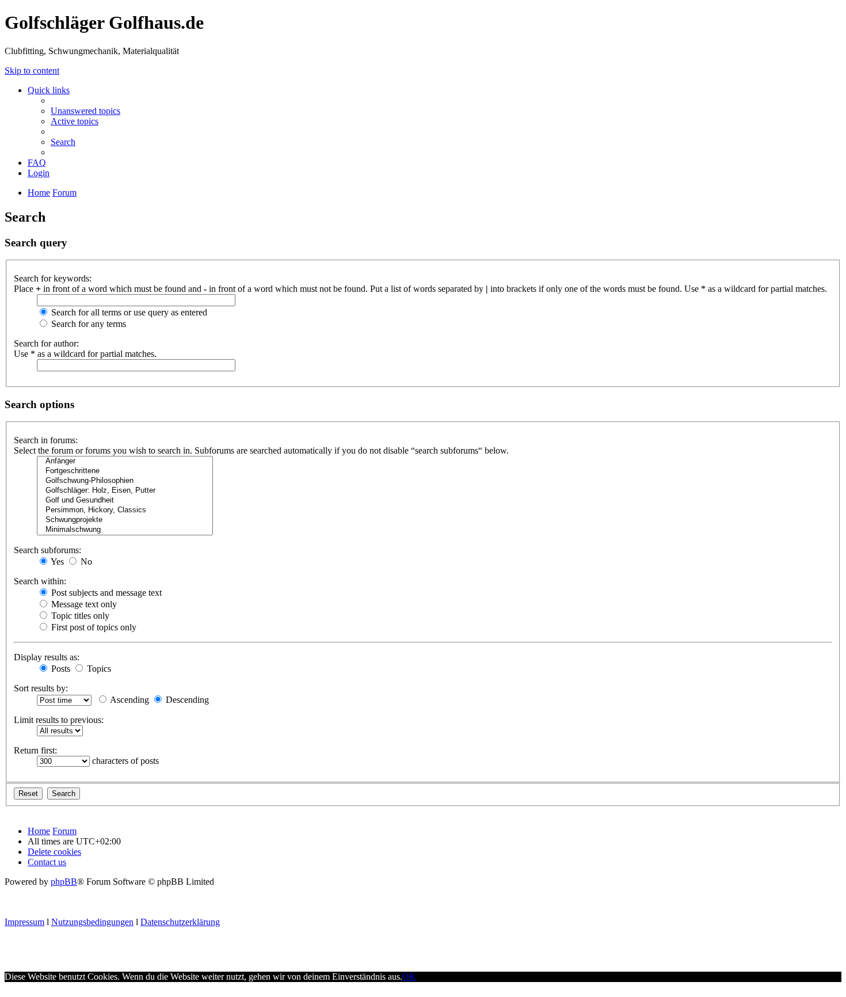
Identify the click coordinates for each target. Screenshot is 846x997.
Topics (98, 668)
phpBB (64, 881)
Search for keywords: (53, 278)
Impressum (24, 922)
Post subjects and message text (105, 593)
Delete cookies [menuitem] (54, 852)
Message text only (83, 604)
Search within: (40, 581)
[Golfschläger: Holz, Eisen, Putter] (124, 491)
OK (409, 976)
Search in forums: (46, 440)
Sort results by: (41, 688)
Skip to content (32, 70)
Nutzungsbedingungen (92, 922)
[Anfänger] (124, 461)
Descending (186, 700)
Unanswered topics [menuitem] (85, 111)
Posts (59, 668)
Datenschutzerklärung (180, 922)
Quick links (49, 90)
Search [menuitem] (63, 142)
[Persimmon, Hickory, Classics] (124, 510)
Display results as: (46, 657)
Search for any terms (87, 324)
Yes (56, 561)
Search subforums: (47, 550)
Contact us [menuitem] (47, 862)
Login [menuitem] (38, 173)
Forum (64, 831)
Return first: (35, 750)
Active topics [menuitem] (74, 121)
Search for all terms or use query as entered (128, 312)
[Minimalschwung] (124, 530)
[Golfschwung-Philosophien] (124, 481)
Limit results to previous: (59, 720)
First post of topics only (92, 627)
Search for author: (46, 343)
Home (39, 831)
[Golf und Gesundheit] (124, 500)
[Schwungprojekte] (124, 520)
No (85, 561)
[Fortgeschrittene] (124, 471)
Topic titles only (79, 616)
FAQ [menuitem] (37, 163)
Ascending (128, 700)
